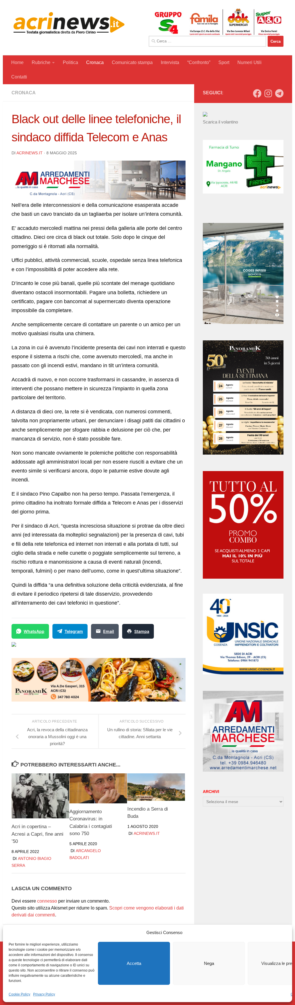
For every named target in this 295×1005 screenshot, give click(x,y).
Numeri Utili (249, 62)
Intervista (170, 62)
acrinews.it (29, 153)
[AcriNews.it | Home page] (69, 23)
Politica (70, 62)
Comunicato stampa (132, 62)
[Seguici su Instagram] (268, 93)
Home (17, 62)
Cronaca (95, 62)
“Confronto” (198, 62)
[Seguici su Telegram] (279, 93)
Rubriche (41, 62)
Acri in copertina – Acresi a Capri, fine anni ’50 (37, 834)
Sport (223, 62)
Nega (209, 963)
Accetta (134, 963)
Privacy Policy (44, 994)
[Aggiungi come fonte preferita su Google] (43, 648)
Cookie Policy (19, 994)
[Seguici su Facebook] (257, 93)
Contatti (19, 76)
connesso (47, 901)
